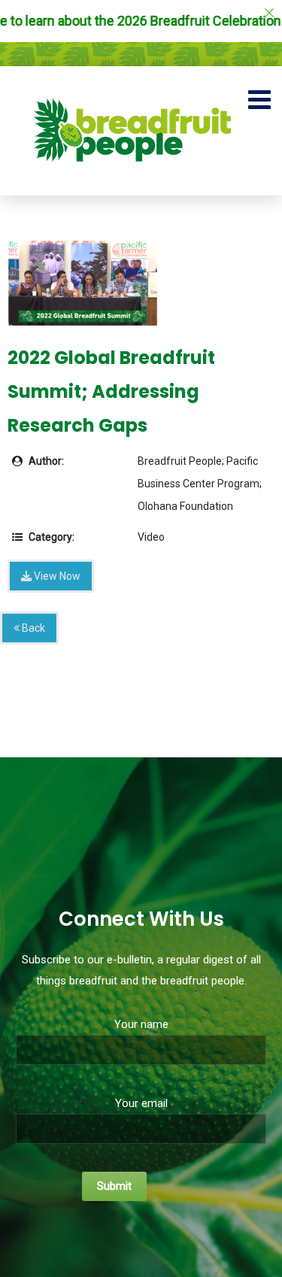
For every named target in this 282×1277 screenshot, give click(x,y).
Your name (141, 1024)
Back (32, 628)
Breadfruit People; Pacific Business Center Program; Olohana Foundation (200, 483)
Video (151, 537)
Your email (141, 1103)
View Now (56, 576)
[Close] (269, 13)
